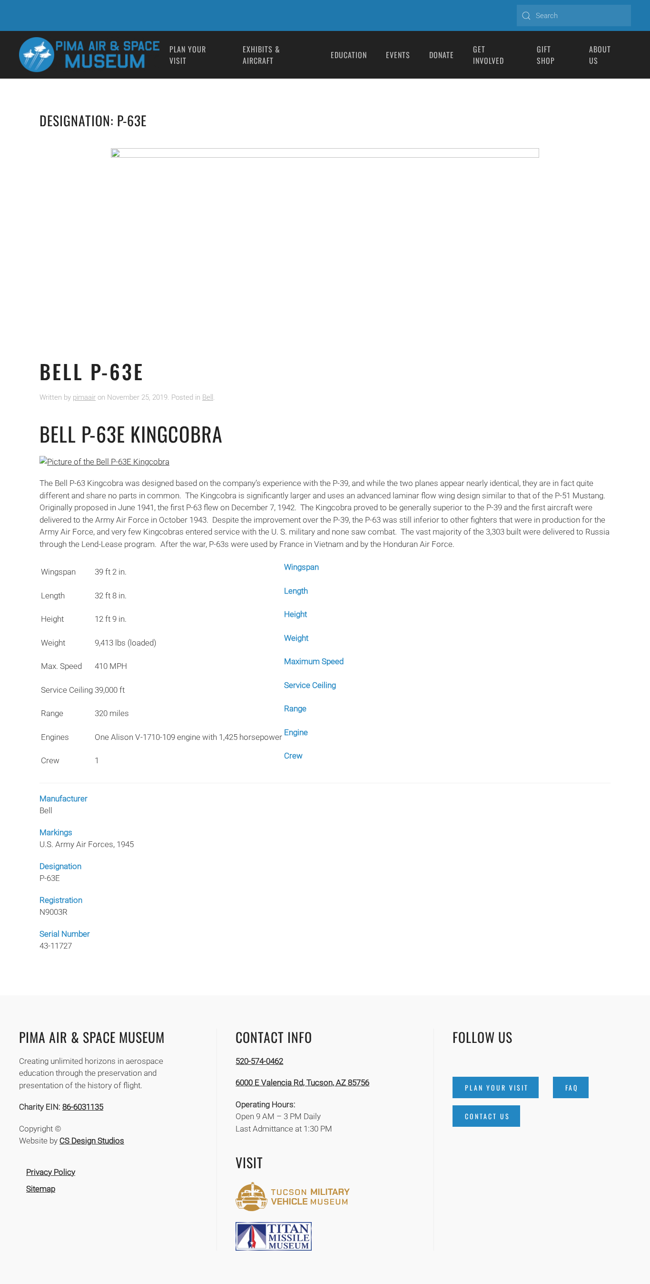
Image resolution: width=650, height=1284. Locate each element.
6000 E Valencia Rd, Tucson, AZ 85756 (302, 1082)
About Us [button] (600, 54)
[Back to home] (89, 55)
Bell (207, 397)
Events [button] (398, 55)
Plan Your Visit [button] (187, 54)
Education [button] (349, 55)
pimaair (84, 397)
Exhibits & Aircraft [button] (261, 54)
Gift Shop (546, 54)
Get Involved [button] (488, 54)
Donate (441, 55)
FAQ (572, 1087)
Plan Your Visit (497, 1087)
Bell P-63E (91, 371)
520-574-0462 (259, 1061)
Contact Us (487, 1116)
